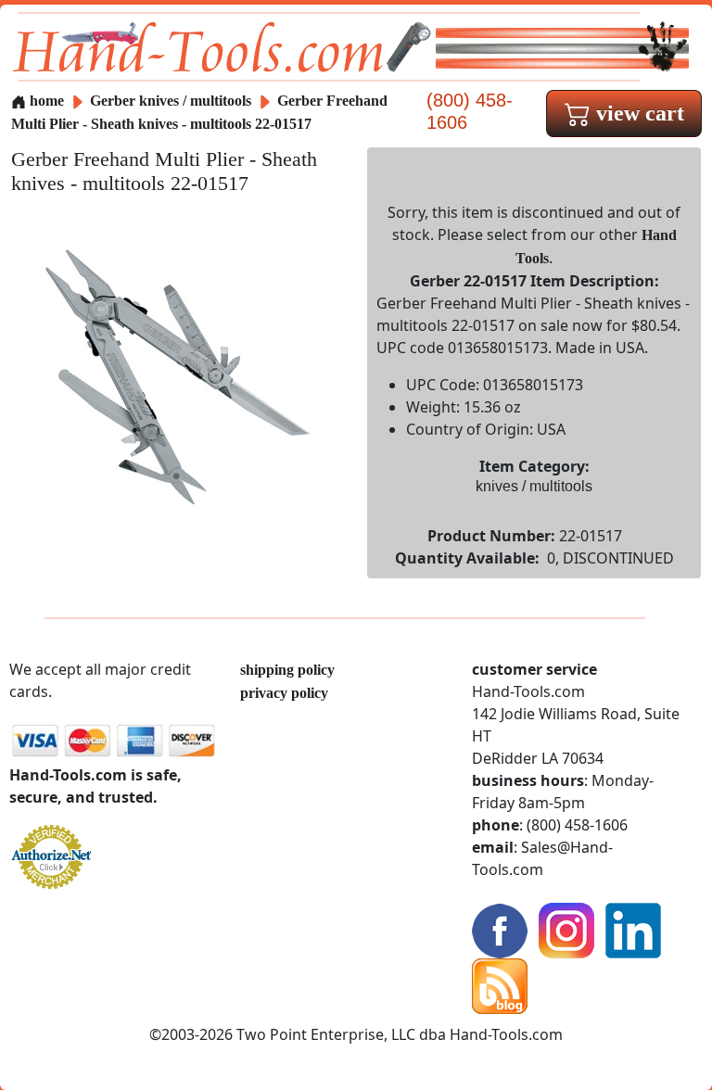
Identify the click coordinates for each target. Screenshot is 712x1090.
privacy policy (284, 693)
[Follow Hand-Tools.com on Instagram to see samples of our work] (566, 929)
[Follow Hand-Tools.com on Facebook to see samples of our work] (500, 929)
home (45, 100)
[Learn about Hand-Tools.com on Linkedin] (633, 929)
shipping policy (287, 670)
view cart (637, 113)
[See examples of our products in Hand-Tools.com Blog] (500, 985)
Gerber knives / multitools (170, 100)
